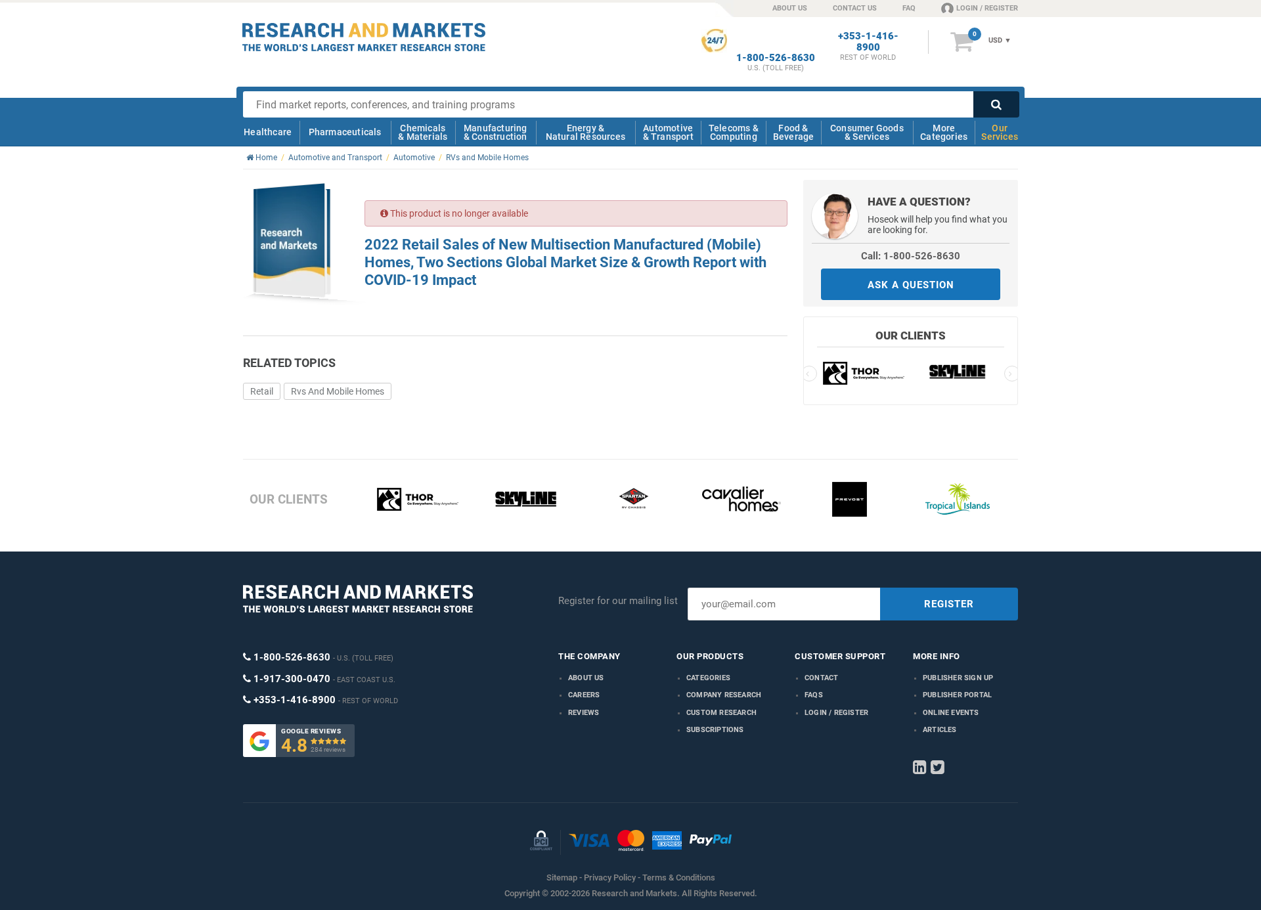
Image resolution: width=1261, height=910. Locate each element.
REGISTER (949, 604)
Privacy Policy (610, 877)
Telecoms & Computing (734, 132)
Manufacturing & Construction (495, 132)
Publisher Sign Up (958, 678)
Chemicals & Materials (422, 132)
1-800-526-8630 (775, 58)
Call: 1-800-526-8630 (910, 256)
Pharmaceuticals (345, 132)
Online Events (951, 712)
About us (586, 678)
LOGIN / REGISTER (987, 8)
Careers (584, 695)
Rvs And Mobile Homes (337, 391)
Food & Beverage (793, 132)
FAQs (814, 695)
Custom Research (721, 712)
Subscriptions (715, 730)
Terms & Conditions (678, 877)
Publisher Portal (957, 695)
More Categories (943, 132)
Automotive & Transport (668, 132)
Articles (940, 730)
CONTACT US (855, 8)
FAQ (909, 8)
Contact (821, 678)
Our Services (999, 132)
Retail (261, 391)
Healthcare (268, 132)
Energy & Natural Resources (585, 132)
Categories (708, 678)
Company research (723, 695)
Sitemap (561, 877)
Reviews (583, 712)
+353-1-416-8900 (868, 42)
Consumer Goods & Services (867, 132)
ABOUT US (789, 8)
